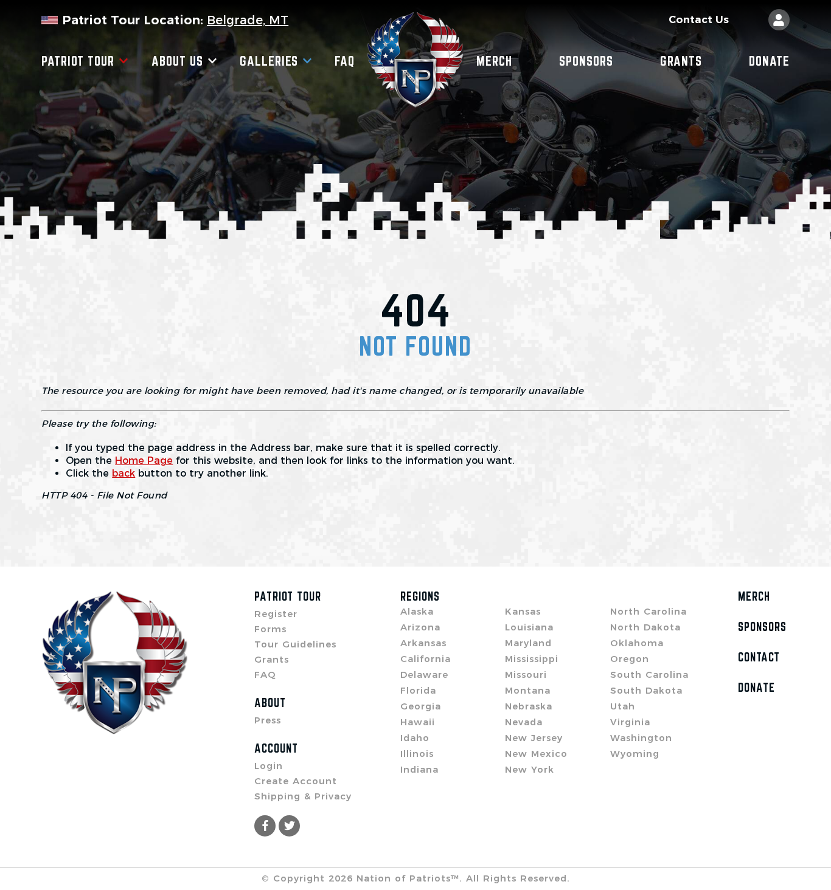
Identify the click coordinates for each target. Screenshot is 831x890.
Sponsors (586, 60)
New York (529, 769)
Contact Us (699, 20)
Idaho (414, 737)
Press (267, 720)
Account (276, 748)
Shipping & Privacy (303, 796)
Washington (641, 737)
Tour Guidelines (295, 644)
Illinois (417, 753)
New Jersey (534, 737)
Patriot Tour (77, 60)
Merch (494, 60)
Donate (769, 60)
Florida (418, 690)
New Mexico (536, 753)
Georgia (420, 706)
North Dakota (645, 627)
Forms (270, 628)
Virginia (630, 721)
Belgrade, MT (247, 20)
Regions (420, 596)
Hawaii (417, 721)
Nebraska (528, 706)
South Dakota (646, 690)
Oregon (629, 658)
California (425, 658)
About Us (177, 60)
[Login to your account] (779, 19)
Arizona (420, 627)
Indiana (419, 769)
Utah (622, 706)
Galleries (269, 60)
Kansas (523, 611)
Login (268, 765)
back (123, 473)
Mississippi (531, 658)
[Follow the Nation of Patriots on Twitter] (289, 826)
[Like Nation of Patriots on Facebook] (265, 826)
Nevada (524, 721)
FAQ (345, 60)
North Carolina (648, 611)
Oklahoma (637, 642)
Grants (681, 60)
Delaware (424, 674)
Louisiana (529, 627)
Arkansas (423, 642)
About (270, 702)
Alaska (417, 611)
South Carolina (649, 674)
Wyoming (634, 753)
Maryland (528, 642)
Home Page (144, 460)
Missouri (526, 674)
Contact (759, 657)
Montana (528, 690)
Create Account (295, 780)
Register (275, 613)
